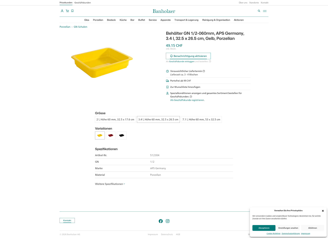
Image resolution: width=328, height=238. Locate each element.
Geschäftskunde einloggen (181, 61)
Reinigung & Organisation (216, 20)
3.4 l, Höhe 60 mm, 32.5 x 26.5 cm (158, 119)
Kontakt (264, 2)
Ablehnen (312, 228)
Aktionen (239, 20)
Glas (86, 20)
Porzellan (98, 20)
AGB (178, 234)
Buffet (141, 20)
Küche (123, 20)
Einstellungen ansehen (288, 228)
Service (153, 20)
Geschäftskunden (82, 2)
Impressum (305, 233)
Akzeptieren (264, 228)
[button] (323, 210)
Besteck (111, 20)
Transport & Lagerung (186, 20)
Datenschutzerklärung (291, 233)
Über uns (243, 2)
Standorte (254, 2)
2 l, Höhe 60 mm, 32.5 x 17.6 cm (115, 119)
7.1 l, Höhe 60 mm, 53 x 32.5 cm (201, 119)
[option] (102, 62)
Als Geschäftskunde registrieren (187, 100)
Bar (132, 20)
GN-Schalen (80, 26)
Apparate (166, 20)
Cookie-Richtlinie (273, 233)
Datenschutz (167, 234)
